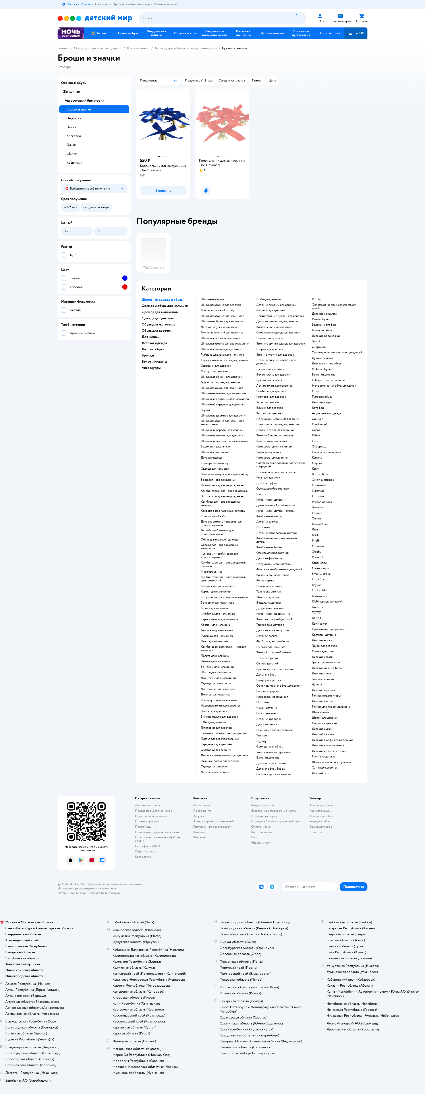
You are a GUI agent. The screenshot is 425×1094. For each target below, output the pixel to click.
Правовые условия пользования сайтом (115, 884)
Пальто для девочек (269, 338)
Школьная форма (212, 299)
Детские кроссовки (269, 719)
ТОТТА (317, 612)
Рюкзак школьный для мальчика (222, 332)
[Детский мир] (95, 18)
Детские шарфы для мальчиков (333, 740)
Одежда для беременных (273, 488)
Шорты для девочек (269, 349)
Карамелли (319, 563)
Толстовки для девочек (216, 728)
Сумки (71, 145)
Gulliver (317, 419)
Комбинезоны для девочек (274, 327)
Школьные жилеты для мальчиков (223, 393)
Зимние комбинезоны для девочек (224, 733)
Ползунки (263, 527)
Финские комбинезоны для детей (279, 569)
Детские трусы (322, 673)
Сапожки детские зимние (273, 774)
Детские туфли (266, 483)
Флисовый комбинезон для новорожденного (219, 555)
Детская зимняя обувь (327, 363)
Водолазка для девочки (272, 441)
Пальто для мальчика (215, 656)
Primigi (316, 299)
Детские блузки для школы (219, 327)
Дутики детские (323, 358)
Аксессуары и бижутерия (84, 100)
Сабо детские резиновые (329, 380)
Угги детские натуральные (274, 752)
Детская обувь (266, 674)
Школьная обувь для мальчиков (222, 388)
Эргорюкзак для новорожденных (223, 496)
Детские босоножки (326, 336)
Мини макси (320, 568)
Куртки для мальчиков (216, 591)
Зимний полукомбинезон (274, 652)
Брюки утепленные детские (275, 669)
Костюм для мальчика (215, 625)
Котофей (318, 408)
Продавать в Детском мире (153, 811)
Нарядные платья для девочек (221, 705)
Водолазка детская (268, 602)
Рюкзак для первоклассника (331, 707)
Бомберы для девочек (271, 391)
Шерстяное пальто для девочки (277, 424)
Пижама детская (323, 651)
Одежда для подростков (272, 553)
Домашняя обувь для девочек (276, 472)
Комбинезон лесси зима (272, 575)
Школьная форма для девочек (221, 305)
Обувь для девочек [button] (157, 330)
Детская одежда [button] (154, 343)
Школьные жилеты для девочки (222, 435)
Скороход (319, 347)
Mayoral (317, 463)
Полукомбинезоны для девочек (277, 419)
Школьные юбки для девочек (220, 338)
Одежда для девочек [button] (158, 318)
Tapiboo (261, 735)
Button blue (320, 474)
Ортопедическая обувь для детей (278, 685)
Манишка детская (323, 756)
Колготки (73, 136)
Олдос (316, 430)
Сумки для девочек (325, 767)
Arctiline (318, 607)
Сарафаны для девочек (216, 366)
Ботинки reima (322, 330)
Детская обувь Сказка (271, 763)
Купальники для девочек (328, 629)
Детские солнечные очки (329, 751)
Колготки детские (324, 635)
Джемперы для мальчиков (218, 678)
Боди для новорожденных (218, 480)
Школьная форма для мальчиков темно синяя (222, 422)
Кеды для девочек (268, 477)
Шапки (71, 153)
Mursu (316, 391)
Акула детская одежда (326, 413)
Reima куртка (265, 580)
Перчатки (73, 118)
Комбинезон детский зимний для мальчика (223, 648)
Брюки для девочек (269, 380)
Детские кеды (321, 402)
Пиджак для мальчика (270, 647)
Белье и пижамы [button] (154, 361)
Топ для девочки (323, 679)
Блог (254, 837)
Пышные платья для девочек (220, 761)
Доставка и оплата (147, 805)
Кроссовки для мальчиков (274, 446)
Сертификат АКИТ (147, 846)
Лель (315, 529)
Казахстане (96, 893)
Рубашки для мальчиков (217, 636)
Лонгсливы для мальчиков (218, 689)
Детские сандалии (324, 314)
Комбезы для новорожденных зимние (221, 503)
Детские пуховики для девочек (277, 321)
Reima (316, 435)
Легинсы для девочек (215, 772)
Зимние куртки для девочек (275, 354)
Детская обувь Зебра (270, 769)
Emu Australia (321, 574)
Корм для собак (319, 821)
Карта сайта (143, 857)
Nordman (262, 702)
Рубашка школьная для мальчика (222, 354)
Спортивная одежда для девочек (278, 332)
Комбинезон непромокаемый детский (276, 540)
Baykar (316, 585)
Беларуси (114, 893)
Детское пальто (267, 636)
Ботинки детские (323, 374)
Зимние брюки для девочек (275, 435)
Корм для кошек (320, 811)
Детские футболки (269, 558)
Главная (63, 48)
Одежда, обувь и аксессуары (96, 48)
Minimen (318, 546)
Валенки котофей (324, 325)
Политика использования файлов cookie (157, 839)
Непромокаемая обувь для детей (334, 385)
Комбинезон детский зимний (276, 511)
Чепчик (317, 684)
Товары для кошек (321, 805)
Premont (317, 557)
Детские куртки (267, 522)
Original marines (323, 480)
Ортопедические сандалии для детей (337, 352)
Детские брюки (267, 658)
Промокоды (143, 827)
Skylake (206, 410)
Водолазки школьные (215, 446)
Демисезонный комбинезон (275, 505)
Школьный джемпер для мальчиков (225, 441)
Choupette (319, 446)
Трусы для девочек (324, 646)
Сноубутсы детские (269, 680)
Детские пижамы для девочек (276, 305)
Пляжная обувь (322, 397)
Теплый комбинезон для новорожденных (217, 532)
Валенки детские (267, 757)
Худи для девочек (268, 402)
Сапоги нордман (267, 691)
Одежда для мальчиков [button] (160, 312)
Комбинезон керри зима (273, 614)
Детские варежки (324, 690)
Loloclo (317, 513)
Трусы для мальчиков (326, 662)
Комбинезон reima (269, 516)
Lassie (316, 441)
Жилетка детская (267, 597)
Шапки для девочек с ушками (332, 762)
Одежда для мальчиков (216, 683)
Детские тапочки (268, 724)
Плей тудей (320, 424)
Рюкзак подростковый (327, 695)
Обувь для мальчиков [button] (158, 324)
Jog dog (261, 741)
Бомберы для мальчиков (217, 667)
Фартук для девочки (214, 371)
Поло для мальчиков (214, 641)
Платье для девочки (214, 711)
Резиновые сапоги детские (274, 730)
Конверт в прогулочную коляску (223, 511)
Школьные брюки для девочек (221, 377)
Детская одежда (211, 457)
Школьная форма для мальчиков (222, 316)
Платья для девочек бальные (220, 739)
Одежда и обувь (73, 83)
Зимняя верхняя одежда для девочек (280, 343)
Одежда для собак (321, 827)
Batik (315, 535)
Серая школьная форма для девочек (225, 360)
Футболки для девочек (216, 750)
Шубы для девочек (269, 299)
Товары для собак (321, 816)
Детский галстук (323, 734)
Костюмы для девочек (271, 397)
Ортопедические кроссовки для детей (334, 306)
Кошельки (74, 162)
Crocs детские (266, 713)
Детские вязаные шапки (328, 745)
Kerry (315, 469)
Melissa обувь (321, 369)
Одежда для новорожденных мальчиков (220, 546)
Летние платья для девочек (274, 385)
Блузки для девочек (269, 408)
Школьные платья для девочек (221, 349)
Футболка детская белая (272, 641)
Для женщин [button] (152, 337)
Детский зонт (321, 773)
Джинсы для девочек (270, 369)
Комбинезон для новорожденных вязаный (223, 564)
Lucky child (320, 590)
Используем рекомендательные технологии (88, 888)
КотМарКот (319, 623)
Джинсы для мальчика (215, 694)
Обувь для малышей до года (219, 539)
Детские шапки (322, 701)
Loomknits (319, 485)
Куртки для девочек (269, 413)
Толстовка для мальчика (217, 630)
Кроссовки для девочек (272, 457)
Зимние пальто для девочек (219, 716)
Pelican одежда (322, 502)
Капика (317, 457)
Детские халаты (322, 657)
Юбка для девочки (213, 722)
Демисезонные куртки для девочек (280, 316)
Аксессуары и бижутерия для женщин (184, 48)
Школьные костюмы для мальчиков (225, 399)
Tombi (316, 341)
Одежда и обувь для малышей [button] (165, 306)
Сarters (316, 518)
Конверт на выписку (214, 463)
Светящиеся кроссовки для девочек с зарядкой (280, 464)
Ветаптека (316, 832)
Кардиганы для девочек (216, 744)
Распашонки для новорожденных (223, 485)
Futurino (318, 496)
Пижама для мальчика (215, 661)
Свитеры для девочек (270, 310)
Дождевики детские (270, 608)
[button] (355, 33)
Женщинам (71, 91)
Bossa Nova (319, 524)
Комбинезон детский (270, 499)
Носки (71, 127)
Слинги (261, 494)
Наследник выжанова (326, 452)
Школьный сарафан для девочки (222, 430)
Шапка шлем (320, 712)
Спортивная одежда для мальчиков (224, 597)
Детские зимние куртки (272, 630)
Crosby (316, 552)
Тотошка (317, 507)
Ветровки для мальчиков (217, 602)
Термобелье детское (270, 625)
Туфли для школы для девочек (221, 382)
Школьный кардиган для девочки (223, 404)
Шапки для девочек (325, 718)
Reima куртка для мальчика (219, 700)
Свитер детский (267, 663)
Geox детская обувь (269, 746)
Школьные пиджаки (214, 452)
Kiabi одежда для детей (327, 601)
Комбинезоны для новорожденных (224, 491)
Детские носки (322, 640)
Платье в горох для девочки (275, 430)
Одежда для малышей (215, 469)
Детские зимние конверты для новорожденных (221, 523)
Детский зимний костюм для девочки (276, 361)
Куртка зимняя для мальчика (219, 619)
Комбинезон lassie (269, 547)
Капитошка (319, 596)
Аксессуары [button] (151, 368)
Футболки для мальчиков (218, 614)
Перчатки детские (324, 723)
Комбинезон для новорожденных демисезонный (223, 578)
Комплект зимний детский (274, 619)
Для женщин (136, 48)
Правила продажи (147, 821)
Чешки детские (266, 708)
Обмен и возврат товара (151, 816)
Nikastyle (318, 491)
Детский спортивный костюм (276, 533)
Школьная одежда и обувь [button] (162, 299)
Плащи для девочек (269, 586)
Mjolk (316, 540)
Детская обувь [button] (153, 349)
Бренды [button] (148, 355)
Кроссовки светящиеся (272, 697)
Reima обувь (320, 319)
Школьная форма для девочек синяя (225, 343)
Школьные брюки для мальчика (222, 321)
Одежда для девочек (214, 766)
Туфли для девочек (268, 452)
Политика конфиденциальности (157, 832)
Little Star (318, 579)
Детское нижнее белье (327, 668)
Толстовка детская (268, 591)
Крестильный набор (214, 516)
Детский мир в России (73, 893)
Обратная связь (145, 851)
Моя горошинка (211, 571)
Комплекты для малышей (217, 586)
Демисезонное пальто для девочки (224, 755)
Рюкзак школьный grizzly (217, 310)
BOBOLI (318, 618)
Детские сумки (322, 729)
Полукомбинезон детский (274, 564)
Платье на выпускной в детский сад (225, 474)
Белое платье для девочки (273, 374)
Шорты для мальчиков (216, 672)
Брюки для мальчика (214, 608)
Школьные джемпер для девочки (223, 415)
